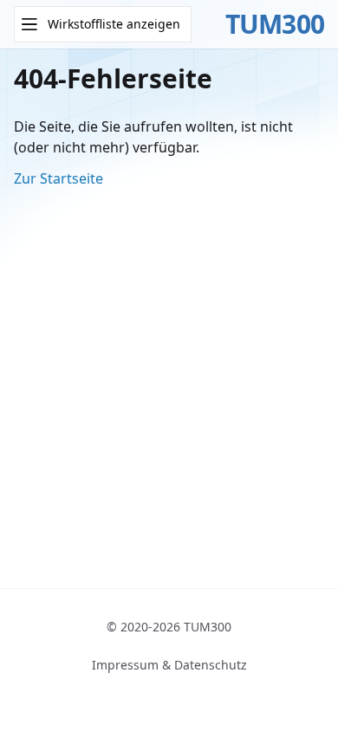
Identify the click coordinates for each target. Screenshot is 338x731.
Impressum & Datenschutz (169, 665)
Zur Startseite (58, 178)
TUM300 (275, 24)
